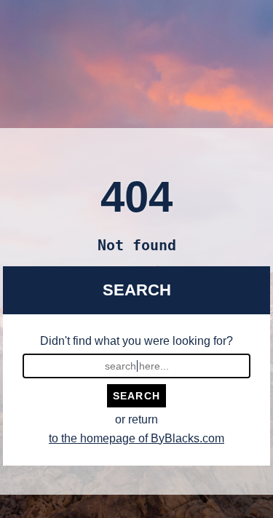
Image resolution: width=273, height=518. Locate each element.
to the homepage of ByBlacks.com (136, 438)
